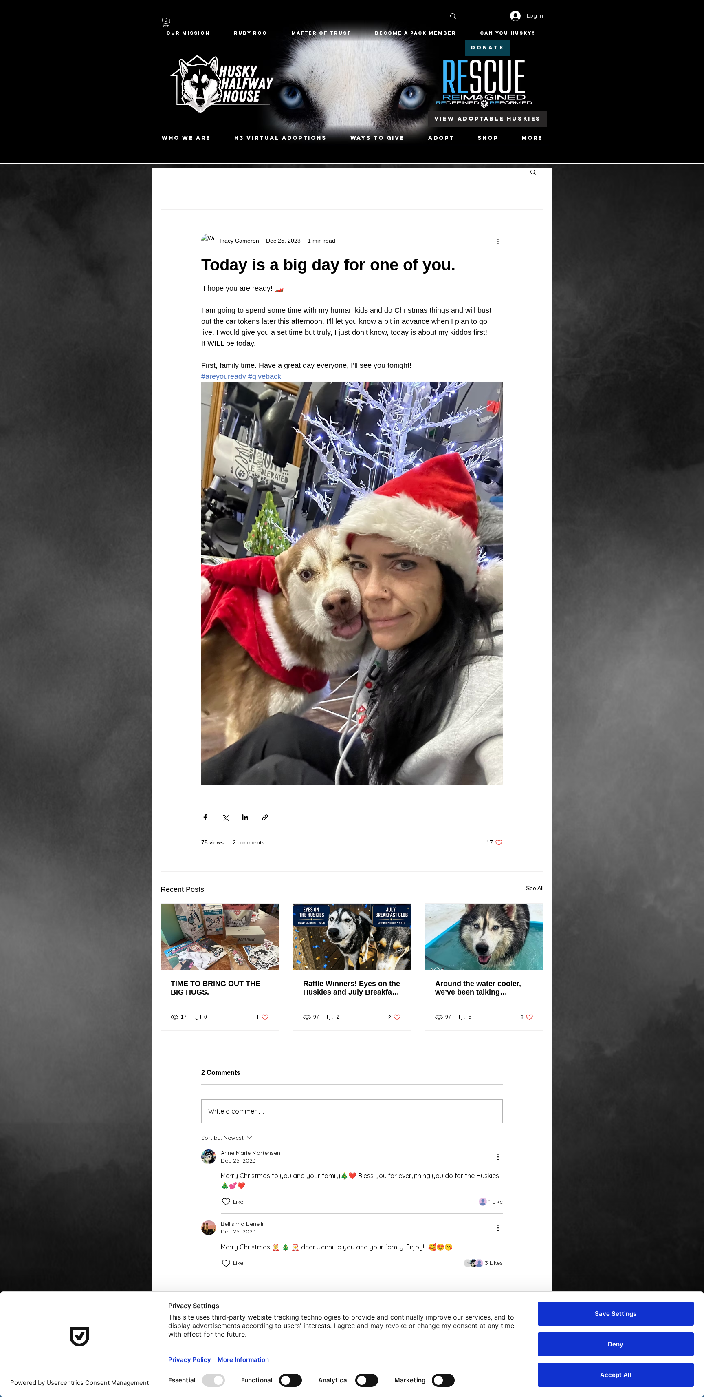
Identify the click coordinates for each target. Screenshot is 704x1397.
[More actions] (498, 240)
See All (534, 888)
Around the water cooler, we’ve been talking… (478, 987)
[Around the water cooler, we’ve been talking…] (484, 937)
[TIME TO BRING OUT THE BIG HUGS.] (220, 937)
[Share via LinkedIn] (245, 817)
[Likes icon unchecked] (226, 1202)
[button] (166, 22)
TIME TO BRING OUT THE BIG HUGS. (215, 987)
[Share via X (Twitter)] (225, 817)
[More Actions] (498, 1157)
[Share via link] (265, 817)
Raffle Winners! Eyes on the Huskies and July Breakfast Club (351, 988)
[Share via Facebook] (205, 817)
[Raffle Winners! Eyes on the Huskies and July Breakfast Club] (352, 937)
